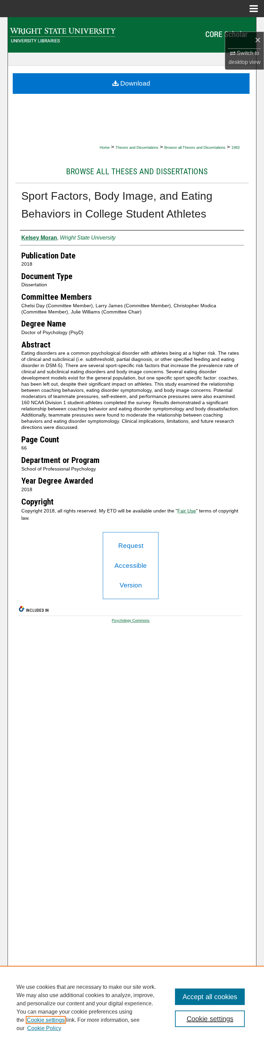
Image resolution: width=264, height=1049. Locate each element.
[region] (132, 1007)
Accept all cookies (210, 997)
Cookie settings (46, 1020)
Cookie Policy (44, 1028)
